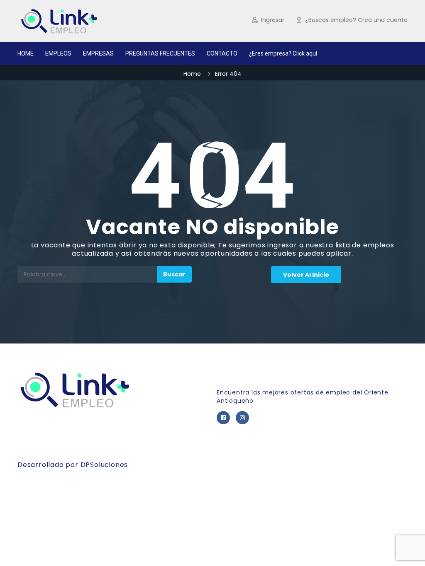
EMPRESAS (98, 53)
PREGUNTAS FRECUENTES (160, 53)
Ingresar (272, 20)
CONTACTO (222, 53)
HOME (25, 53)
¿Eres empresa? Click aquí (283, 53)
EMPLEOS (58, 53)
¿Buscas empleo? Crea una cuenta (356, 20)
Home (192, 74)
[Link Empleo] (85, 20)
